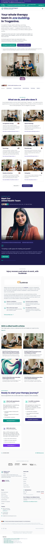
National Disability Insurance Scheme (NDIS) (12, 538)
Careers (2, 503)
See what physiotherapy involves (31, 156)
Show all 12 (16, 185)
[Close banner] (43, 5)
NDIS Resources (40, 452)
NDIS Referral (3, 494)
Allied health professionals (8, 541)
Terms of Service (26, 486)
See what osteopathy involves (30, 179)
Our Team (25, 477)
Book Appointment (11, 420)
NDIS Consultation (4, 495)
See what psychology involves (9, 156)
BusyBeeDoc (41, 528)
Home (24, 473)
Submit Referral (10, 445)
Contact (24, 483)
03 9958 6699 (6, 452)
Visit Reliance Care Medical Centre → (30, 501)
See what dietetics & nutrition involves (10, 179)
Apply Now (41, 5)
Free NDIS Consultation (33, 419)
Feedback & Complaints (5, 501)
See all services (26, 185)
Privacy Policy (25, 485)
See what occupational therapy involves (10, 131)
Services (25, 479)
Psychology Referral (5, 497)
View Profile (5, 256)
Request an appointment (9, 45)
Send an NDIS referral (25, 45)
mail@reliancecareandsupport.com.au (9, 515)
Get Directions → (5, 510)
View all (3, 330)
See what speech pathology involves (32, 131)
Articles (24, 481)
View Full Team (29, 204)
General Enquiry (4, 499)
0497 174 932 (5, 513)
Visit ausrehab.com (8, 314)
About (24, 475)
